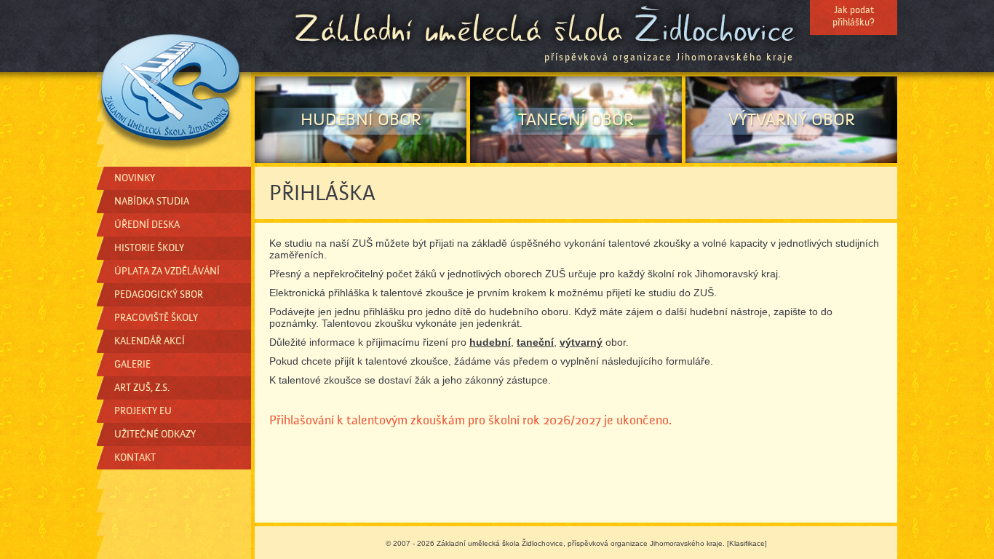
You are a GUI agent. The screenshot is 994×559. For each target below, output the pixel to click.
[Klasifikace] (747, 543)
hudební (490, 342)
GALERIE (132, 365)
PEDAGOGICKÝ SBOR (158, 295)
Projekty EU (143, 411)
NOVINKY (134, 178)
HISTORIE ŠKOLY (149, 248)
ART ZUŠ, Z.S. (142, 388)
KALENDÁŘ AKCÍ (149, 341)
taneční (535, 342)
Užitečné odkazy (155, 434)
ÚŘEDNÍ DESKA (147, 225)
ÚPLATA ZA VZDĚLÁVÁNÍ (167, 271)
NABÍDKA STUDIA (151, 202)
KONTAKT (135, 458)
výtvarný (581, 342)
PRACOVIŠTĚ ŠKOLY (156, 318)
